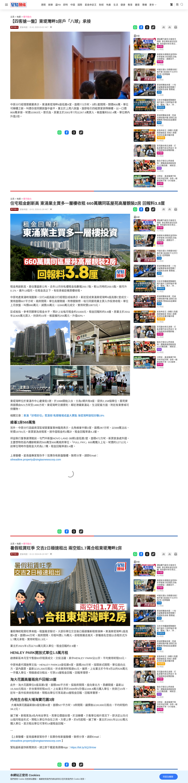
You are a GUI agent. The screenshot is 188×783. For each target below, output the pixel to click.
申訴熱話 (160, 138)
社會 (159, 77)
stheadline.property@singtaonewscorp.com (35, 459)
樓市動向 (27, 17)
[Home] (18, 4)
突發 (159, 92)
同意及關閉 (168, 777)
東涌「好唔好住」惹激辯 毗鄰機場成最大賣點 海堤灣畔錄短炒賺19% (64, 415)
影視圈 (160, 46)
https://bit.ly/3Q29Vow (83, 747)
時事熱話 (160, 107)
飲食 (159, 168)
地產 (19, 17)
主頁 (12, 17)
